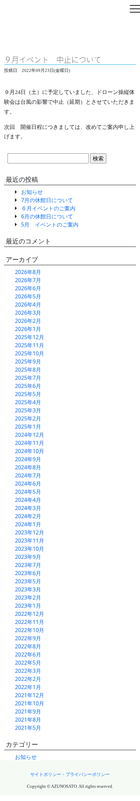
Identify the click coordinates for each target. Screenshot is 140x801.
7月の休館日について (47, 200)
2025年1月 (28, 426)
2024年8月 (28, 467)
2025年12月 (29, 337)
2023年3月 (28, 589)
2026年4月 (28, 304)
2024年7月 (28, 475)
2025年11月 (29, 345)
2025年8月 (28, 369)
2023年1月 (28, 605)
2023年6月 (28, 573)
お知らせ (32, 192)
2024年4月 (28, 500)
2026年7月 (28, 280)
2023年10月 (29, 548)
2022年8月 (28, 646)
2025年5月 (28, 394)
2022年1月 (28, 687)
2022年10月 (29, 630)
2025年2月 (28, 418)
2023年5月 (28, 581)
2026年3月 (28, 312)
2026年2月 (28, 321)
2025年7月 (28, 378)
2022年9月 (28, 638)
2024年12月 (29, 434)
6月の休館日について (47, 216)
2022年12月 (29, 614)
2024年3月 (28, 508)
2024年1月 (28, 524)
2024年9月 (28, 459)
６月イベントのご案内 (48, 208)
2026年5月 (28, 296)
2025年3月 (28, 410)
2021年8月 (28, 719)
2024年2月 (28, 516)
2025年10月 (29, 353)
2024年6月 (28, 483)
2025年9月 (28, 361)
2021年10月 (29, 703)
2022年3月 (28, 671)
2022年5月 (28, 662)
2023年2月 (28, 597)
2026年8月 (28, 272)
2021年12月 (29, 695)
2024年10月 (29, 451)
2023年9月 (28, 557)
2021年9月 (28, 711)
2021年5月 (28, 727)
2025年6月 (28, 386)
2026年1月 (28, 329)
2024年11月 (29, 443)
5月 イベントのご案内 (49, 224)
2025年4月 (28, 402)
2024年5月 (28, 491)
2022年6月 (28, 654)
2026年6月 (28, 288)
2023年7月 (28, 565)
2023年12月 (29, 532)
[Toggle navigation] (135, 9)
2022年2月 (28, 679)
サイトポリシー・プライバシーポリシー (70, 774)
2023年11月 (29, 540)
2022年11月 (29, 622)
